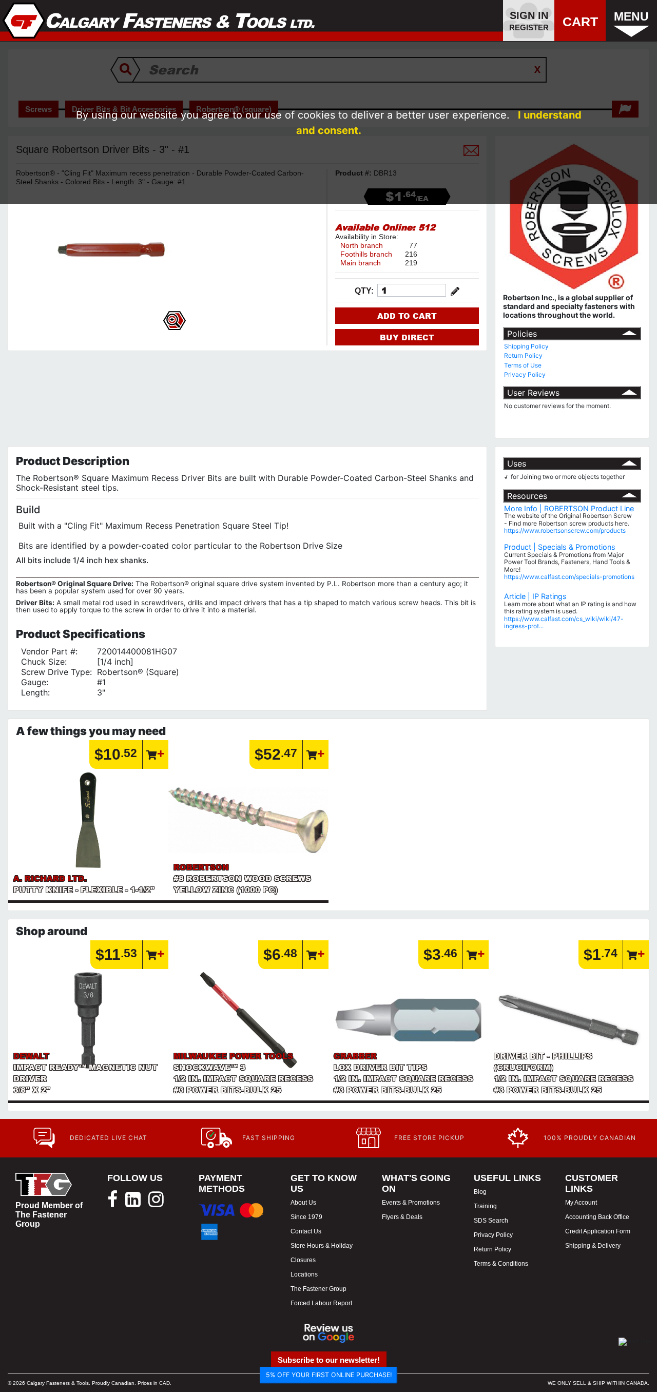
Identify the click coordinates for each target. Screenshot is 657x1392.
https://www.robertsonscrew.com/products (565, 530)
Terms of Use (523, 365)
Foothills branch (366, 254)
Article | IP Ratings (535, 596)
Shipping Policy (526, 346)
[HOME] (159, 20)
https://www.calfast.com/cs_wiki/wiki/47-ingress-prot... (564, 622)
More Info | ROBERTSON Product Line (569, 508)
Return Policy (523, 355)
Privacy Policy (525, 374)
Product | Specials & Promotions (559, 547)
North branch (361, 245)
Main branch (360, 263)
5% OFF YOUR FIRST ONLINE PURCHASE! (329, 1375)
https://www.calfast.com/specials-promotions (569, 577)
